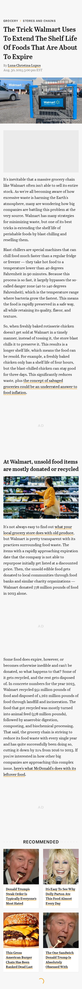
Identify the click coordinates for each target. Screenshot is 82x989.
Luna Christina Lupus (24, 65)
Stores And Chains (39, 20)
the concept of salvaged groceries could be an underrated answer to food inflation (40, 386)
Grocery (10, 20)
